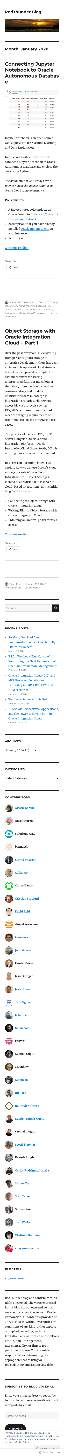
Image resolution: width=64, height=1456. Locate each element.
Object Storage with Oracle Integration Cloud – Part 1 (30, 337)
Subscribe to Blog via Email (30, 1386)
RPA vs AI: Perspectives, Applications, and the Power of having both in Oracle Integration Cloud (33, 713)
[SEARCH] (55, 608)
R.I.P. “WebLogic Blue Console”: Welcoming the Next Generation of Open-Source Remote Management (32, 661)
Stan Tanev (16, 584)
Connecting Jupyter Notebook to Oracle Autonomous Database (32, 73)
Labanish (15, 302)
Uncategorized (13, 587)
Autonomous (17, 305)
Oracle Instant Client (35, 228)
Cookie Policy (22, 1442)
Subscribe (15, 1428)
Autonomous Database (39, 309)
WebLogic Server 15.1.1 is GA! (27, 699)
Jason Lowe (16, 1278)
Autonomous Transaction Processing (25, 313)
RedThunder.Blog (23, 12)
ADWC (48, 302)
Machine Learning (36, 305)
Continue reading (17, 247)
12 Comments (32, 587)
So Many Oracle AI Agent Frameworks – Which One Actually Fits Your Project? (31, 642)
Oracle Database (14, 309)
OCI (49, 305)
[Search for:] (28, 608)
